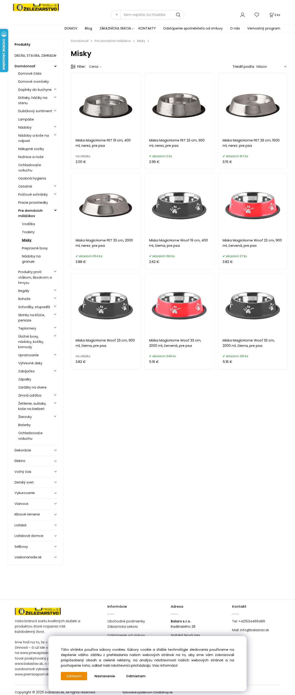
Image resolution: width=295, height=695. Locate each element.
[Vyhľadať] (116, 14)
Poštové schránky (33, 194)
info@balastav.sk (254, 630)
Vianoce (21, 503)
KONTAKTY (147, 28)
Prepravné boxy (35, 248)
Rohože (24, 299)
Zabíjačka (26, 371)
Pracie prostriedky (33, 202)
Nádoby (25, 127)
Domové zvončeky (33, 81)
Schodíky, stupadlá (34, 307)
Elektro (20, 461)
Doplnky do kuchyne (35, 89)
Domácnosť (25, 66)
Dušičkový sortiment (35, 111)
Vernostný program (263, 28)
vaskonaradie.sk (28, 557)
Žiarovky (25, 417)
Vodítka (28, 224)
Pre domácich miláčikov (30, 213)
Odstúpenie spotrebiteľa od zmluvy (193, 28)
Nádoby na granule (31, 259)
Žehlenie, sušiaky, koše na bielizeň (32, 406)
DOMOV (71, 28)
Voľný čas (23, 471)
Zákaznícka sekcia (122, 626)
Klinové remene (27, 514)
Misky (27, 240)
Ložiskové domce (29, 535)
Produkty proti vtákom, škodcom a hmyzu (35, 277)
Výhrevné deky (30, 363)
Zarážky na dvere (32, 387)
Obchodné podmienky (126, 621)
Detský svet (24, 482)
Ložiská (20, 525)
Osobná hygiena (32, 178)
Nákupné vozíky (31, 149)
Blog (88, 28)
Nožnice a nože (31, 157)
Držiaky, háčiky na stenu (32, 100)
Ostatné (25, 186)
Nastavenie (104, 676)
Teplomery (27, 328)
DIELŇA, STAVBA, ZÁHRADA (35, 55)
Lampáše (26, 119)
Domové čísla (29, 73)
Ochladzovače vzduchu (30, 436)
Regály (23, 291)
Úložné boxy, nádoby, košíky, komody (31, 341)
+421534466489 (252, 621)
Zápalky (24, 379)
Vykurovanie (25, 493)
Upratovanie (28, 355)
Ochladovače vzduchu (29, 168)
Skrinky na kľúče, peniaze (31, 318)
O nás (235, 28)
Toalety (28, 232)
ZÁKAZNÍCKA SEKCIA (115, 28)
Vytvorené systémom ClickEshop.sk (147, 692)
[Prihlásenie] (242, 15)
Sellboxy (21, 546)
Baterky (24, 425)
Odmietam (136, 676)
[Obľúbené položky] (257, 15)
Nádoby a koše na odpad (33, 138)
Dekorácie (23, 450)
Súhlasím (74, 676)
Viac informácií (164, 665)
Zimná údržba (29, 395)
